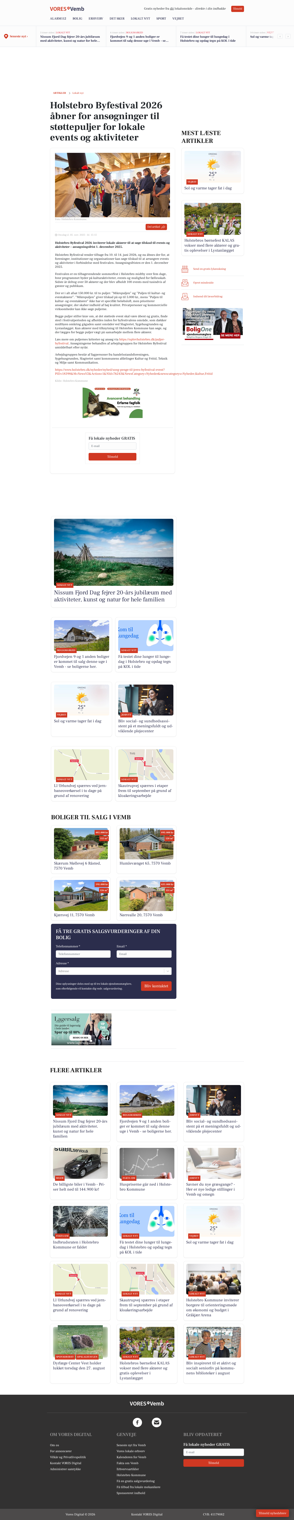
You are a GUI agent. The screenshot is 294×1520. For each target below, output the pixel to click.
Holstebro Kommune (131, 1475)
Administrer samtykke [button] (65, 1469)
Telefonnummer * (68, 946)
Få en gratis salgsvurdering (136, 1481)
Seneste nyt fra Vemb (131, 1445)
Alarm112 (58, 19)
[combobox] (58, 971)
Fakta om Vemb (127, 1463)
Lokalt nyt (140, 19)
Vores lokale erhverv (131, 1451)
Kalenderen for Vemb (131, 1457)
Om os (54, 1445)
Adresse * (62, 963)
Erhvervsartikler (128, 1469)
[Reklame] (113, 402)
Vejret (178, 19)
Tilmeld (237, 9)
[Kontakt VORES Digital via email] (156, 1422)
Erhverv (96, 19)
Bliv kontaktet (156, 986)
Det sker (117, 19)
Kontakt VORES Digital (65, 1463)
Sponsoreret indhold (131, 1493)
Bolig (77, 19)
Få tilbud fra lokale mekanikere (138, 1487)
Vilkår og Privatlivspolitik (68, 1457)
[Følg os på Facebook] (137, 1422)
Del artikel (153, 227)
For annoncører (61, 1451)
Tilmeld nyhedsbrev (272, 1513)
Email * (122, 946)
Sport (161, 19)
